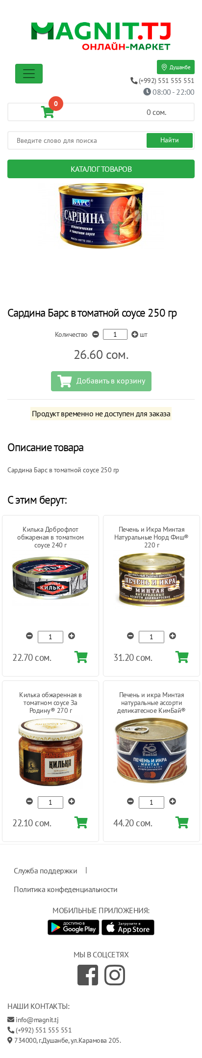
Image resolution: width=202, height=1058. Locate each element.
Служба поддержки (45, 870)
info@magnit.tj (37, 1019)
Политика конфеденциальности (65, 889)
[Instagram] (114, 975)
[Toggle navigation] (29, 73)
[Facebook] (88, 975)
